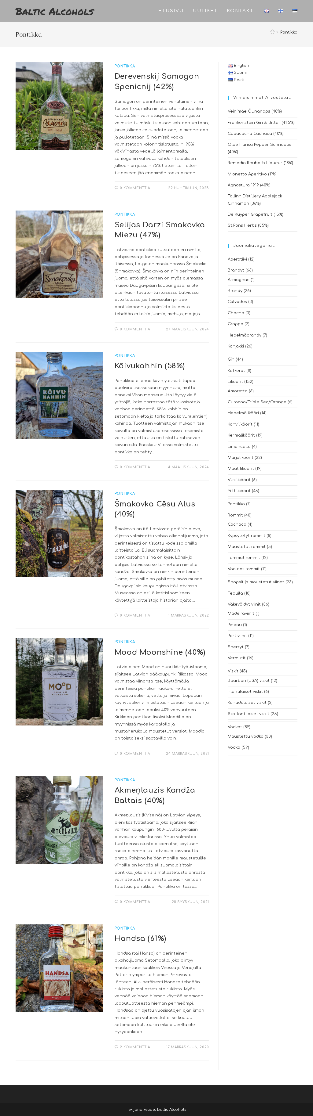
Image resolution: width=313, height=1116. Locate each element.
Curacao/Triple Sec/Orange (257, 402)
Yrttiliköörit (239, 491)
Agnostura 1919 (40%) (249, 185)
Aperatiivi (237, 259)
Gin (231, 359)
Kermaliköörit (241, 435)
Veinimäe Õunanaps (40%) (255, 111)
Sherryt (236, 647)
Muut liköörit (241, 468)
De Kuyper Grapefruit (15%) (255, 214)
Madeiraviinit (241, 613)
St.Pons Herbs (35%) (248, 225)
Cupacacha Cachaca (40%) (256, 133)
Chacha (236, 313)
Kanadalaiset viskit (247, 702)
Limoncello (239, 447)
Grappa (235, 324)
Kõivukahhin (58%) (150, 366)
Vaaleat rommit (244, 569)
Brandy (235, 291)
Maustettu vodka (245, 736)
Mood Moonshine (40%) (160, 652)
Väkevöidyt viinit (244, 604)
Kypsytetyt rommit (246, 536)
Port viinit (237, 636)
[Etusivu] (272, 32)
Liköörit (235, 382)
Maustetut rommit (247, 547)
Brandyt (236, 270)
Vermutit (237, 658)
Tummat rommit (244, 558)
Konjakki (236, 346)
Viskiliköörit (239, 480)
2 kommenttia (135, 1047)
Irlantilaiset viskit (245, 691)
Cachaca (237, 524)
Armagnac (238, 280)
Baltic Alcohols (55, 11)
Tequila (235, 593)
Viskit (233, 671)
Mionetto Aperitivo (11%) (252, 174)
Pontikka (288, 32)
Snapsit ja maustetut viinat (256, 582)
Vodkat (235, 727)
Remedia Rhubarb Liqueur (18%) (260, 163)
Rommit (235, 515)
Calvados (237, 302)
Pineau (235, 625)
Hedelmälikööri (243, 413)
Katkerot (236, 371)
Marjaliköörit (240, 457)
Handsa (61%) (140, 938)
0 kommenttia (135, 188)
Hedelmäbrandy (244, 335)
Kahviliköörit (240, 424)
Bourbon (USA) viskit (249, 681)
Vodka (234, 747)
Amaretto (238, 391)
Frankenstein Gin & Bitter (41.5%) (261, 123)
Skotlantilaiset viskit (248, 714)
